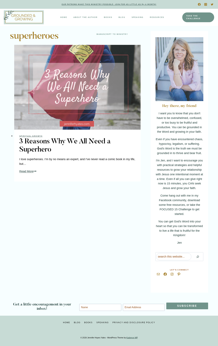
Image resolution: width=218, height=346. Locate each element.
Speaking (138, 17)
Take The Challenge (193, 17)
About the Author (85, 17)
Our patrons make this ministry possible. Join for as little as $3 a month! (109, 4)
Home (63, 17)
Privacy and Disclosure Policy (134, 322)
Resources (157, 17)
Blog (122, 17)
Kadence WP (132, 338)
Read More (27, 171)
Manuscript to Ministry (112, 34)
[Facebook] (199, 4)
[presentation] (77, 87)
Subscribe (187, 305)
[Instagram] (205, 4)
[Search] (198, 256)
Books (108, 17)
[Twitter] (212, 4)
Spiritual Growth (30, 136)
